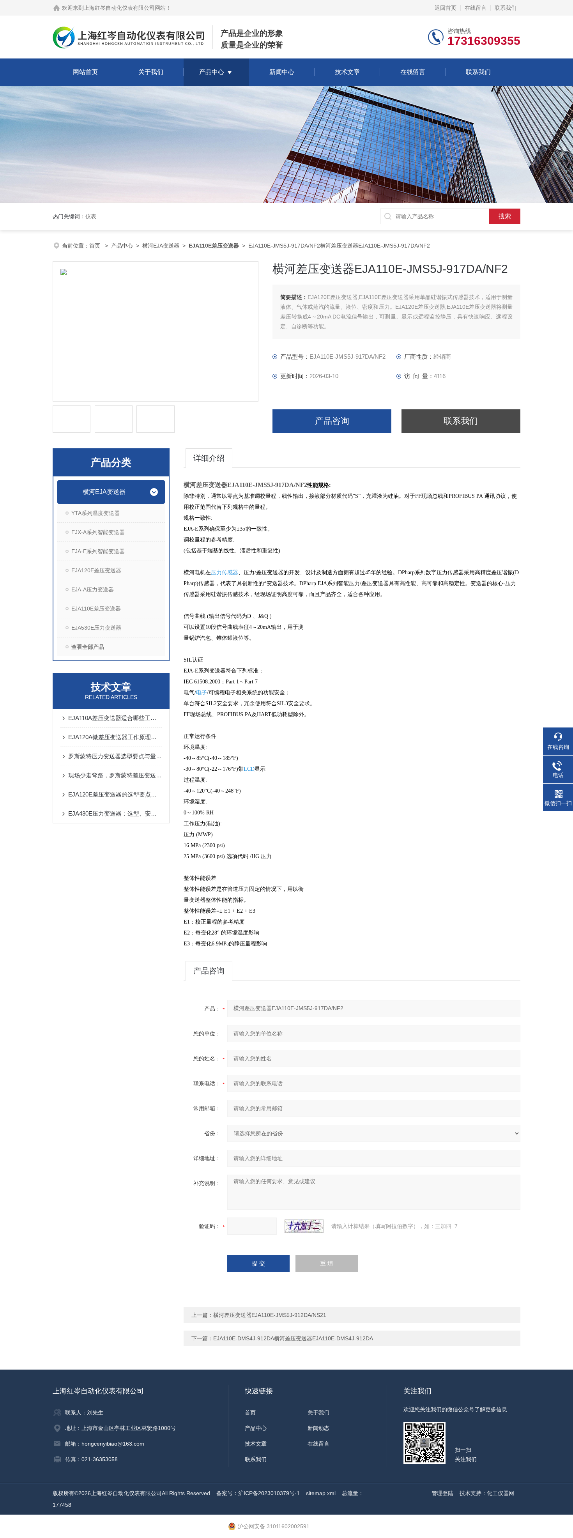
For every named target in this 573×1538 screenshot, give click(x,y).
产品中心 (211, 72)
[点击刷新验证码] (304, 1226)
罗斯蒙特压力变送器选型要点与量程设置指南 (115, 756)
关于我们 (150, 72)
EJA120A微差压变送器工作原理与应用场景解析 (115, 737)
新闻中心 (281, 72)
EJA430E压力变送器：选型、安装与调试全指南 (115, 813)
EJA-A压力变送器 (92, 589)
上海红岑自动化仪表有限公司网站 (125, 8)
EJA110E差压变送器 (96, 608)
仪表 (90, 216)
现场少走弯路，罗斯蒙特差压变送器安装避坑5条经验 (115, 775)
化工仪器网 (500, 1493)
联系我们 (505, 8)
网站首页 (85, 72)
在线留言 (475, 8)
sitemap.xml (321, 1493)
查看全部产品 (87, 647)
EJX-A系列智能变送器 (98, 532)
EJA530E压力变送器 (96, 628)
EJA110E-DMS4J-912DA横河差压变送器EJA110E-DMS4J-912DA (293, 1338)
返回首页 (445, 8)
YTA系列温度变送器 (95, 513)
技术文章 (347, 72)
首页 (95, 245)
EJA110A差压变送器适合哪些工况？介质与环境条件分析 (115, 718)
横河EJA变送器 (160, 245)
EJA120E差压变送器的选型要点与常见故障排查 (115, 794)
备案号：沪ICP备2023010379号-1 (258, 1493)
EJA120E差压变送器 (96, 570)
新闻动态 (318, 1428)
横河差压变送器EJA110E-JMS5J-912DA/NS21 (269, 1315)
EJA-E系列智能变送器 (98, 551)
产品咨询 (332, 421)
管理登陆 (442, 1493)
